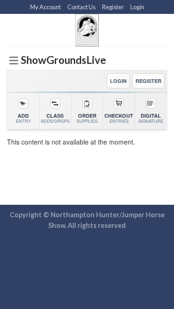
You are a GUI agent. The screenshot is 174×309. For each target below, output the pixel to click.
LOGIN (118, 80)
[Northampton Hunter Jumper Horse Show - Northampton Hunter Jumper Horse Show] (87, 30)
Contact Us (81, 7)
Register (113, 7)
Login (137, 7)
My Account (45, 7)
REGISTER (148, 80)
